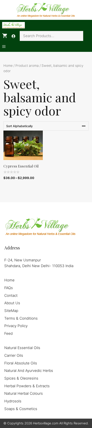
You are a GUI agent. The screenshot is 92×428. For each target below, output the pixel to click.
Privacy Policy (16, 326)
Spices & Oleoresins (21, 378)
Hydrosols (12, 401)
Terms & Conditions (21, 318)
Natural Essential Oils (22, 348)
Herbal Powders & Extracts (27, 386)
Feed (8, 333)
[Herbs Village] (13, 25)
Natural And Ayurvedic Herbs (28, 370)
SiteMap (11, 311)
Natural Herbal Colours (23, 393)
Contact (11, 295)
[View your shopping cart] (4, 36)
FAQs (8, 288)
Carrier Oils (13, 355)
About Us (12, 303)
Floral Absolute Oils (20, 363)
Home (8, 66)
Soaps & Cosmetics (20, 409)
